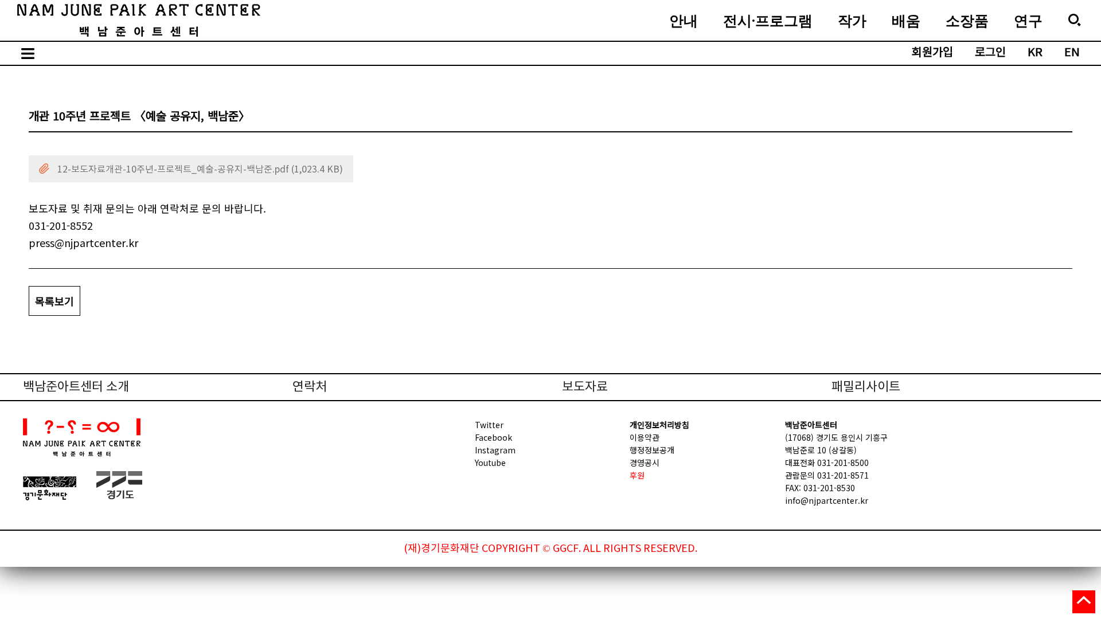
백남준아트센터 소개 (76, 387)
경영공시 (644, 462)
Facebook (493, 437)
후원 (637, 475)
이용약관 (644, 437)
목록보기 (54, 300)
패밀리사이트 (865, 387)
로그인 (990, 53)
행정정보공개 (652, 450)
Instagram (495, 450)
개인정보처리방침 (659, 424)
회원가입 (932, 53)
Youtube (490, 462)
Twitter (489, 424)
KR (1035, 53)
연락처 (309, 387)
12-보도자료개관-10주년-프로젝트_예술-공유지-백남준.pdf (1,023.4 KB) (199, 169)
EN (1072, 53)
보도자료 (585, 387)
